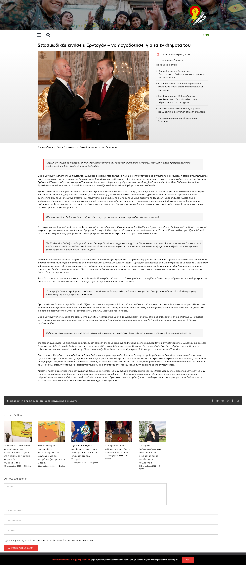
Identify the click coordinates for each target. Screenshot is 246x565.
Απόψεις (178, 59)
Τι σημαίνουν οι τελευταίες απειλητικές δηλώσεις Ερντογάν (118, 449)
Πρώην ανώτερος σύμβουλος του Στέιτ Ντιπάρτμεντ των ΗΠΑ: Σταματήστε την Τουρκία (84, 452)
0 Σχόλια (27, 466)
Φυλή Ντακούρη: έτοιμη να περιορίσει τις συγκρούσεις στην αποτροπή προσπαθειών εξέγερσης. (181, 86)
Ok (187, 560)
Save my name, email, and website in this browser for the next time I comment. (50, 540)
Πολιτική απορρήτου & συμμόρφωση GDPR (71, 559)
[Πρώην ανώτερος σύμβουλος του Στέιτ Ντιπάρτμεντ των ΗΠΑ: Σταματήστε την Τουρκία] (85, 431)
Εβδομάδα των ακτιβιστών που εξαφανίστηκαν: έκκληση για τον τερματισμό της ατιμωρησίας (181, 74)
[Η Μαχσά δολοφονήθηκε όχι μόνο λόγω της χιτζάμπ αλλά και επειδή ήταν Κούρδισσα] (152, 431)
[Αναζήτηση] (48, 35)
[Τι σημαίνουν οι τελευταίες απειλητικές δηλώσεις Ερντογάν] (118, 431)
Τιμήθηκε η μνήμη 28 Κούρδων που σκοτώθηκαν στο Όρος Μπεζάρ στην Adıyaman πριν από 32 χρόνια (177, 99)
